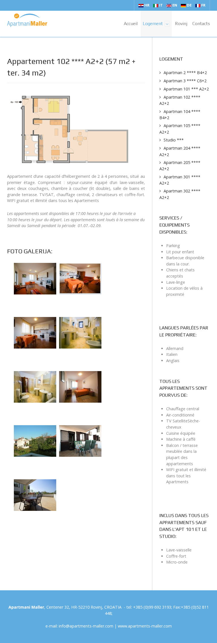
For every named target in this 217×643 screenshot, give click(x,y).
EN (175, 5)
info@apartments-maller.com (86, 626)
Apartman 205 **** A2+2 (179, 166)
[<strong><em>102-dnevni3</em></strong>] (35, 332)
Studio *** (174, 140)
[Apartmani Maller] (27, 20)
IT (161, 5)
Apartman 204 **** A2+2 (179, 151)
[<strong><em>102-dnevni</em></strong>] (35, 278)
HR (147, 5)
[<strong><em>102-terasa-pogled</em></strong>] (35, 440)
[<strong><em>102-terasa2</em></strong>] (35, 494)
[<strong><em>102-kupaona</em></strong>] (80, 332)
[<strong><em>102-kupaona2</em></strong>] (35, 386)
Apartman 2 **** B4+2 (185, 72)
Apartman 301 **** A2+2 (179, 180)
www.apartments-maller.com (145, 626)
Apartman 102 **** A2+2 (179, 100)
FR (202, 5)
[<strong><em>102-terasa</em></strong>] (80, 440)
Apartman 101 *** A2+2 (186, 89)
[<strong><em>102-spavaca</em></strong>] (80, 386)
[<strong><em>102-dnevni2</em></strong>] (80, 278)
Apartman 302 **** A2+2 (179, 194)
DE (189, 5)
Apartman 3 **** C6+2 (185, 80)
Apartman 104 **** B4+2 (179, 115)
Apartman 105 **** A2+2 (179, 129)
